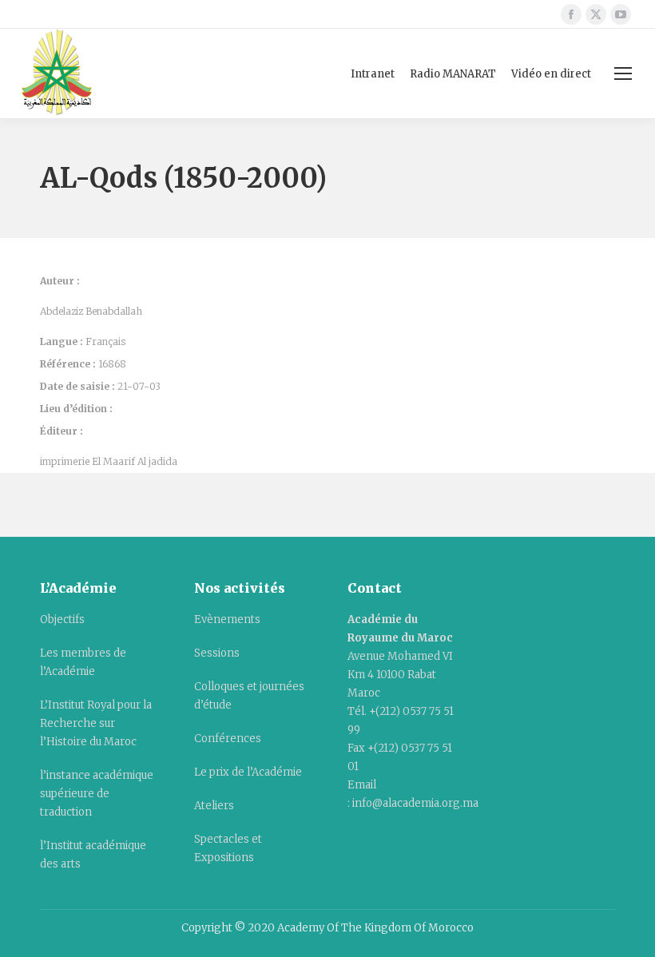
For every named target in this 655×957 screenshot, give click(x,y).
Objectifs (62, 619)
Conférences (227, 738)
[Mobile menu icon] (623, 73)
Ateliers (214, 805)
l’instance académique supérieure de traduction (96, 793)
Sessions (217, 653)
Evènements (227, 619)
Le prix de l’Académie (248, 772)
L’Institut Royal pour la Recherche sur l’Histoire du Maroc (96, 723)
